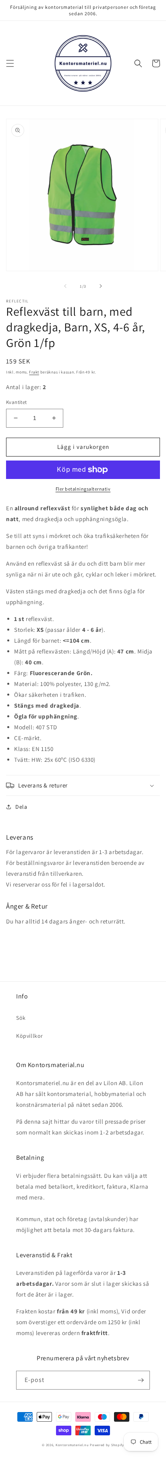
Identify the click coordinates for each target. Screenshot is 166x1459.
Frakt (34, 372)
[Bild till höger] (101, 286)
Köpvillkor (29, 1035)
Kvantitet (16, 402)
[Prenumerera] (140, 1380)
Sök (21, 1017)
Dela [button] (21, 806)
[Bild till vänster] (65, 286)
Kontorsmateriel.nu (72, 1445)
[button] (10, 63)
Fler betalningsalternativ (83, 489)
